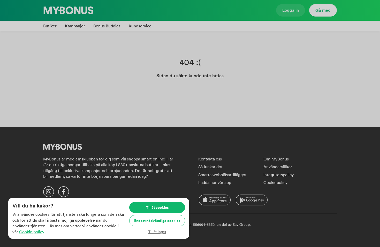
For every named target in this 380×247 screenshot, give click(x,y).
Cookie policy (31, 231)
